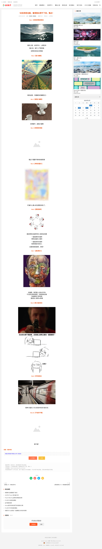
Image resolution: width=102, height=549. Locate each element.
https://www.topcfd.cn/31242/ (18, 468)
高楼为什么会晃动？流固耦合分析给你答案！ (16, 510)
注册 (41, 524)
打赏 (42, 458)
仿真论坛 (95, 5)
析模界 (6, 5)
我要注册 (10, 2)
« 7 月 (86, 118)
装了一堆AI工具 (77, 58)
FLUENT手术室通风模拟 (11, 508)
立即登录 (33, 524)
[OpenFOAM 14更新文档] (87, 83)
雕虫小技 (57, 5)
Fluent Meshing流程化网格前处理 (13, 497)
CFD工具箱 (88, 5)
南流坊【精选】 (33, 16)
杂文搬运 (71, 5)
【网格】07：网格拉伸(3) (10, 484)
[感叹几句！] (87, 34)
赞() (51, 16)
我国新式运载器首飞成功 (11, 492)
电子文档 (79, 5)
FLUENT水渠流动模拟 (10, 500)
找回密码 (15, 2)
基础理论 (41, 5)
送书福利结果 (8, 503)
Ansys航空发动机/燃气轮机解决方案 (14, 505)
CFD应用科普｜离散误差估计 (81, 74)
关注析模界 (97, 2)
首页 (36, 5)
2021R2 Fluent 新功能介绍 (12, 495)
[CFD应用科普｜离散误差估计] (87, 67)
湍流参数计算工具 (78, 25)
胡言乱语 (64, 5)
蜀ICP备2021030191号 (56, 541)
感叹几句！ (76, 41)
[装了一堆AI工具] (87, 51)
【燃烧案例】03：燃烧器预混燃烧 (62, 484)
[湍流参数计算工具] (87, 18)
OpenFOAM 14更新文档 (80, 90)
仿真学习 (49, 5)
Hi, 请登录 (3, 2)
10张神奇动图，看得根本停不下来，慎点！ (37, 13)
